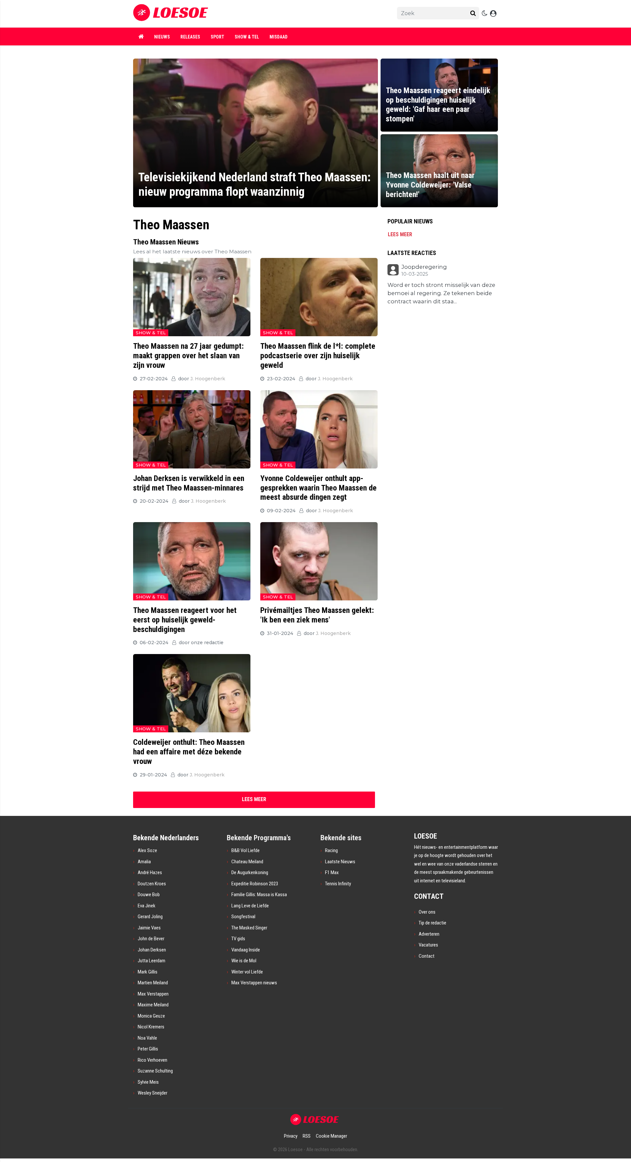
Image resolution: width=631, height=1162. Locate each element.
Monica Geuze (151, 1016)
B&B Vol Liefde (245, 850)
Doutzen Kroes (152, 884)
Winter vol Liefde (247, 972)
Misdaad (278, 36)
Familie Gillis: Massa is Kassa (259, 894)
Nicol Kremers (151, 1027)
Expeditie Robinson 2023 (254, 884)
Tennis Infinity (338, 884)
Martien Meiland (153, 983)
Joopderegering (424, 267)
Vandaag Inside (245, 950)
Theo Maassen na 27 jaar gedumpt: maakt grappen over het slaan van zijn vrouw (188, 355)
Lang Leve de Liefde (250, 906)
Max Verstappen (153, 994)
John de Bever (151, 939)
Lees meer (400, 234)
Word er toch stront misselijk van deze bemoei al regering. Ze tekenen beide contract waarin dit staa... (441, 293)
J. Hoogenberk (207, 379)
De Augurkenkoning (249, 872)
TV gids (238, 939)
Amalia (144, 862)
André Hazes (150, 872)
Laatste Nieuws (340, 862)
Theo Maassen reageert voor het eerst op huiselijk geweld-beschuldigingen (185, 620)
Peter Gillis (148, 1049)
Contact (426, 956)
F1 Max (332, 872)
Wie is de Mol (243, 961)
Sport (217, 36)
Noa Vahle (147, 1038)
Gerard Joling (150, 917)
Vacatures (428, 945)
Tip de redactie (432, 923)
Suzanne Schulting (155, 1071)
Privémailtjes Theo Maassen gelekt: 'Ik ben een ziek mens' (317, 615)
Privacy (290, 1136)
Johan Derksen (152, 950)
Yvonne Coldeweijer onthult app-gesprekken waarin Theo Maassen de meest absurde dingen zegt (318, 488)
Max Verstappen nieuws (254, 983)
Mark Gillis (147, 972)
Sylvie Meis (148, 1082)
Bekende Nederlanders (166, 838)
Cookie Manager (331, 1136)
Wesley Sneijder (152, 1093)
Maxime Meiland (153, 1005)
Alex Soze (147, 850)
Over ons (427, 912)
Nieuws (162, 36)
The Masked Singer (249, 928)
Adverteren (429, 934)
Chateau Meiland (247, 862)
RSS (307, 1136)
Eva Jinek (146, 906)
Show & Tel (247, 36)
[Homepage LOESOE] (246, 13)
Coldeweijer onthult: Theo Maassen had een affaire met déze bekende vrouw (189, 752)
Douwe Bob (149, 894)
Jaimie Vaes (149, 928)
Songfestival (243, 917)
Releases (190, 36)
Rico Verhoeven (152, 1060)
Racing (331, 850)
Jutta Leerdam (151, 961)
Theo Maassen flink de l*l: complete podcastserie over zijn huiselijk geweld (317, 355)
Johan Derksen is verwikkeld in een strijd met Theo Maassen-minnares (188, 483)
